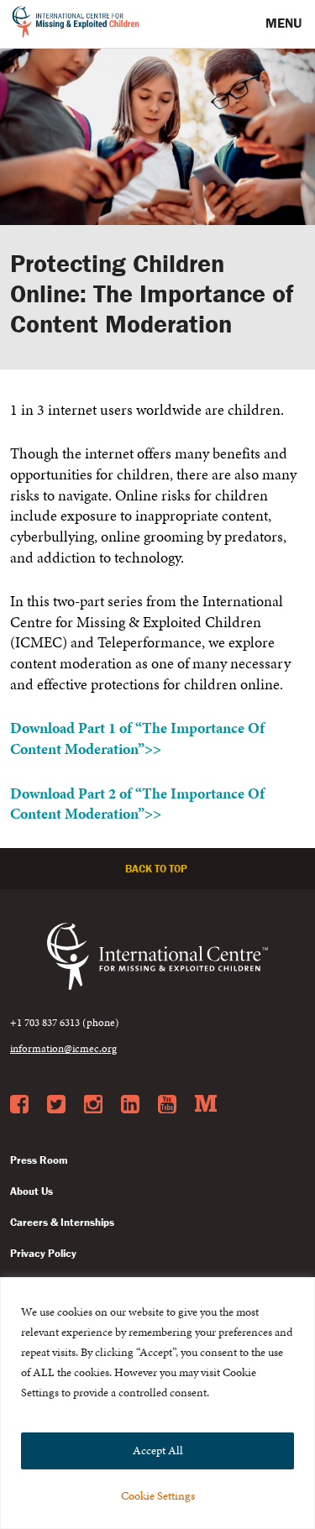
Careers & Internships (62, 1222)
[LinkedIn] (130, 1105)
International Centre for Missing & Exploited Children (76, 24)
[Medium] (206, 1105)
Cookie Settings (158, 1496)
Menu (285, 22)
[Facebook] (19, 1105)
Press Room (39, 1160)
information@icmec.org (63, 1048)
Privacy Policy (43, 1253)
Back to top (157, 868)
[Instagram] (93, 1105)
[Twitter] (56, 1105)
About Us (31, 1191)
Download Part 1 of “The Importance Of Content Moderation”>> (137, 738)
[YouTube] (167, 1105)
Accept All (158, 1450)
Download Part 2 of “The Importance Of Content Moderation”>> (137, 804)
